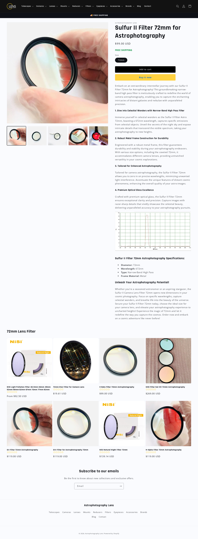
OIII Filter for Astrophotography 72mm (70, 450)
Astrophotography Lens (94, 533)
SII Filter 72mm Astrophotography (22, 450)
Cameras (66, 512)
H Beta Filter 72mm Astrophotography (116, 387)
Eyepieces (118, 512)
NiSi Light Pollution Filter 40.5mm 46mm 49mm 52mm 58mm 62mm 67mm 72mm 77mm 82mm (29, 388)
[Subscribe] (121, 486)
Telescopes (54, 512)
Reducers (97, 512)
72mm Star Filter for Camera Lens (68, 387)
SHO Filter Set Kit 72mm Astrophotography (165, 387)
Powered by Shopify (111, 533)
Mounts (86, 512)
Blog (94, 516)
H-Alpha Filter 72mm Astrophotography (164, 450)
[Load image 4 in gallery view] (78, 135)
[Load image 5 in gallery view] (98, 135)
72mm (121, 60)
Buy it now (145, 77)
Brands (143, 512)
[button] (27, 6)
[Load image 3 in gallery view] (57, 135)
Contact (102, 516)
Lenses (77, 512)
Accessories (132, 512)
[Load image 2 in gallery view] (37, 135)
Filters (108, 512)
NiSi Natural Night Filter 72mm (113, 450)
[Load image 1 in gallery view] (16, 135)
